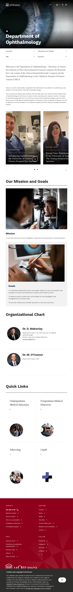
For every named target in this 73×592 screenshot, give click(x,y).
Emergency (13, 523)
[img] (13, 4)
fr (50, 4)
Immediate (12, 526)
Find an (10, 516)
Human (45, 523)
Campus (10, 541)
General (11, 513)
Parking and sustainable (14, 545)
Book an (10, 556)
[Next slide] (66, 170)
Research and (47, 526)
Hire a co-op (12, 520)
